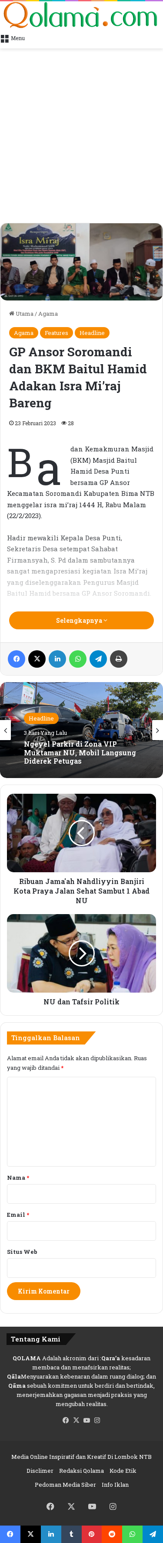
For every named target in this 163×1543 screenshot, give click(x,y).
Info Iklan (115, 1484)
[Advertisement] (81, 136)
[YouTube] (87, 1420)
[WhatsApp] (77, 659)
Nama (18, 1177)
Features (56, 333)
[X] (37, 659)
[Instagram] (97, 1420)
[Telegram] (98, 659)
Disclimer (40, 1471)
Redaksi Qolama (81, 1471)
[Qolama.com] (81, 15)
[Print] (118, 659)
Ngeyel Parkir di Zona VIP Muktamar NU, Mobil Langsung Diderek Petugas (80, 752)
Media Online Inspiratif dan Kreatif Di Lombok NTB (81, 1457)
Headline (92, 333)
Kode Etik (123, 1471)
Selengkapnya (79, 620)
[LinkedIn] (57, 659)
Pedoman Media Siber (65, 1484)
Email (18, 1215)
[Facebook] (16, 659)
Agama (48, 313)
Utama (23, 313)
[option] (81, 730)
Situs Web (22, 1252)
